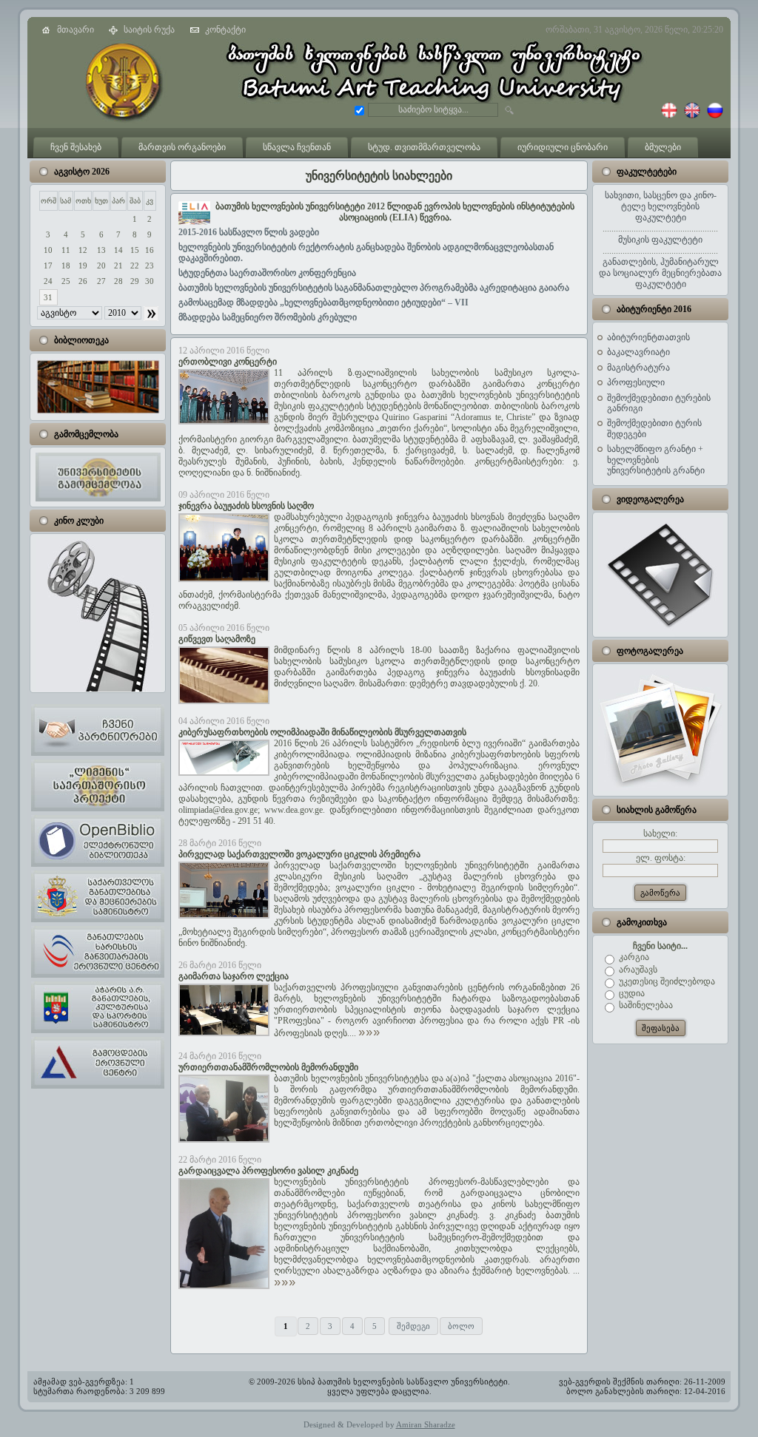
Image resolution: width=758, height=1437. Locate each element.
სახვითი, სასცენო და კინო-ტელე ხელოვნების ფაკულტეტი (661, 206)
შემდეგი (413, 1326)
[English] (690, 115)
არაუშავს (637, 969)
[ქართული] (669, 115)
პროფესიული (636, 382)
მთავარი (75, 29)
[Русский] (712, 115)
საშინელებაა (645, 1005)
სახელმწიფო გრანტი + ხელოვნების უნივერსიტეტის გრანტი (656, 460)
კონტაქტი (225, 29)
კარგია (633, 957)
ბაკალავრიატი (638, 352)
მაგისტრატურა (638, 367)
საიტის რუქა (149, 29)
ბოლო (461, 1326)
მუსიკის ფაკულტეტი (660, 239)
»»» (369, 1033)
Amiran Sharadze (425, 1424)
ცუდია (631, 993)
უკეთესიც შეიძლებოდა (666, 981)
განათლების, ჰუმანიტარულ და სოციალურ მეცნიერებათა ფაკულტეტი (660, 273)
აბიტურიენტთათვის (648, 337)
